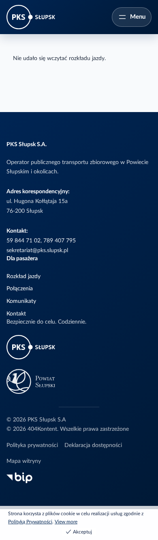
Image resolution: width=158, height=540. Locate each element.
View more (66, 521)
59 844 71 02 (23, 241)
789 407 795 (59, 241)
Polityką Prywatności (30, 521)
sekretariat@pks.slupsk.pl (37, 250)
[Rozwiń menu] (132, 17)
